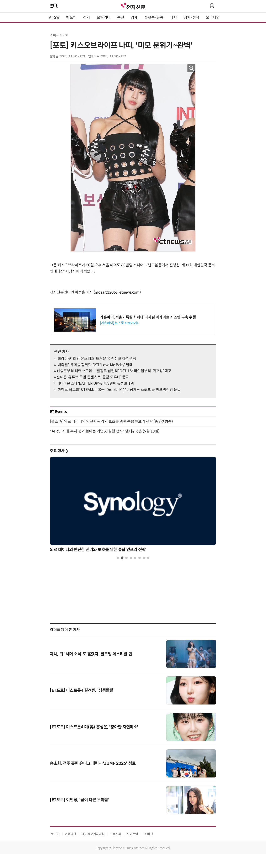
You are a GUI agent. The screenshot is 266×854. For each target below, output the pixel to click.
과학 (173, 17)
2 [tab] (122, 558)
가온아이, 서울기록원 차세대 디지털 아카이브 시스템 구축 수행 (148, 317)
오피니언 (213, 17)
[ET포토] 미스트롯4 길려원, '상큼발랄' (82, 690)
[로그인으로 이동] (212, 6)
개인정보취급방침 (93, 834)
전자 (86, 17)
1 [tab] (118, 558)
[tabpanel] (133, 505)
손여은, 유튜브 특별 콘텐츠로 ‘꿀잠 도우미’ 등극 (93, 377)
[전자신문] (133, 5)
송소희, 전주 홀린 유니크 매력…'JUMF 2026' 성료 (92, 763)
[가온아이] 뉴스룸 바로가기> (119, 323)
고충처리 (115, 834)
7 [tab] (144, 558)
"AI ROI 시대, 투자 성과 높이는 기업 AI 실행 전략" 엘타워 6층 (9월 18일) (104, 431)
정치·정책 (191, 17)
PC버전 (148, 834)
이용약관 (70, 834)
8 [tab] (148, 558)
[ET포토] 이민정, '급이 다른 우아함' (80, 799)
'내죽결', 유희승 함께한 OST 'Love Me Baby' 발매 (95, 365)
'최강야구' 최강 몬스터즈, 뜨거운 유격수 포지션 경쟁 (96, 358)
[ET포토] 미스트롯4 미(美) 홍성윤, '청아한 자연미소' (94, 727)
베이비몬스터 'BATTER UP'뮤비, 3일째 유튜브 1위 (95, 383)
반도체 (71, 17)
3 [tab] (126, 558)
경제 (134, 17)
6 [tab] (139, 558)
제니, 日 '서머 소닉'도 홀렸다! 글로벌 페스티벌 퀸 (91, 654)
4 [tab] (131, 558)
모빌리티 (104, 17)
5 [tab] (135, 558)
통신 (120, 17)
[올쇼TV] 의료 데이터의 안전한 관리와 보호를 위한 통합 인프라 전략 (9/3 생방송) (111, 421)
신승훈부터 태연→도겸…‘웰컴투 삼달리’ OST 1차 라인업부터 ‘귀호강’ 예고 (114, 371)
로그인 (55, 834)
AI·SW (54, 17)
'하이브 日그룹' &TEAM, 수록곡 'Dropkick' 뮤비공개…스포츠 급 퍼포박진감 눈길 (119, 389)
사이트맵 (132, 834)
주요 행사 (59, 451)
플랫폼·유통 (154, 17)
